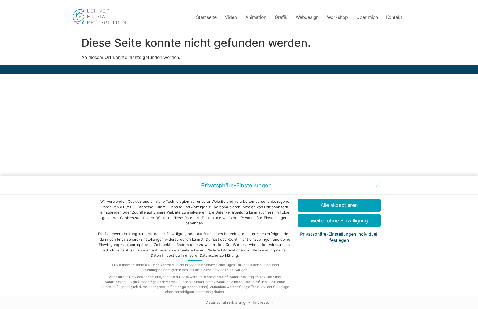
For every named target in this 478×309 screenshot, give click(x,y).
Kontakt (394, 17)
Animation (255, 17)
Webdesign (307, 17)
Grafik (281, 17)
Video (231, 17)
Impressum (263, 302)
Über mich (367, 17)
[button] (339, 220)
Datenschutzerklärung (219, 255)
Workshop (337, 17)
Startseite (206, 17)
